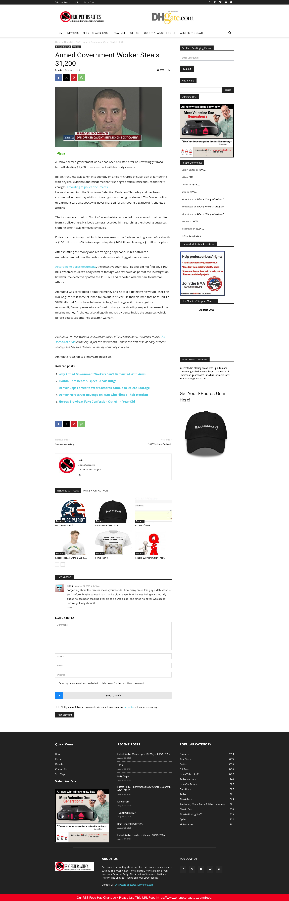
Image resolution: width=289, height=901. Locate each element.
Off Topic (76, 47)
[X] (66, 77)
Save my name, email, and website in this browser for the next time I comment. (102, 683)
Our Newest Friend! (64, 525)
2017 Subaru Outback (160, 444)
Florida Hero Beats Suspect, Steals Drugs (87, 381)
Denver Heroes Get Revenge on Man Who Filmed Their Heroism (103, 395)
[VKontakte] (210, 869)
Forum (58, 759)
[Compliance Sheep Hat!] (113, 510)
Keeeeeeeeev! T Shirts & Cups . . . (71, 558)
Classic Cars (100, 32)
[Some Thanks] (113, 542)
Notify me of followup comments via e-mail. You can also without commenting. (109, 707)
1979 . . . (203, 169)
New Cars (73, 32)
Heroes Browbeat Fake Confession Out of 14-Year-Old (97, 401)
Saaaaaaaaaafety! (65, 444)
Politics (134, 32)
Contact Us (61, 769)
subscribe (128, 707)
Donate (199, 32)
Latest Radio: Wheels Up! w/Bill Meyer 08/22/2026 (143, 754)
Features (60, 521)
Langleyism (195, 236)
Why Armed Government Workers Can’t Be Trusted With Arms (102, 374)
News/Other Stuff (165, 32)
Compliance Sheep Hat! (106, 525)
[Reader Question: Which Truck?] (153, 542)
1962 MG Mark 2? (126, 813)
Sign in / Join (88, 2)
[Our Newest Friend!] (73, 510)
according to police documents (87, 187)
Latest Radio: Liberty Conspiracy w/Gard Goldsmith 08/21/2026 (144, 789)
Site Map (60, 774)
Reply (69, 607)
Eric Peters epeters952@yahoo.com (134, 884)
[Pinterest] (74, 77)
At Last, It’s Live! (143, 525)
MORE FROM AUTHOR (95, 490)
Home (60, 32)
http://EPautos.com (86, 465)
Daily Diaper (123, 776)
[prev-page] (57, 564)
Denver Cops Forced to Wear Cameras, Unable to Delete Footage (104, 388)
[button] (230, 33)
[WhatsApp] (81, 77)
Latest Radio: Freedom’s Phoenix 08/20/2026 (141, 835)
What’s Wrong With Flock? (210, 199)
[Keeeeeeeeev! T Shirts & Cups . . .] (73, 542)
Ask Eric (185, 32)
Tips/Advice (118, 32)
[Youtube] (219, 869)
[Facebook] (58, 77)
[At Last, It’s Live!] (153, 510)
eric (60, 70)
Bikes (85, 32)
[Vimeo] (201, 869)
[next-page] (63, 564)
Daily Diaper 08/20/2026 (130, 824)
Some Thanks (101, 558)
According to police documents (75, 266)
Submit (187, 68)
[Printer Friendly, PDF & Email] (113, 154)
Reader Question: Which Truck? (150, 558)
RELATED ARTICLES (68, 490)
